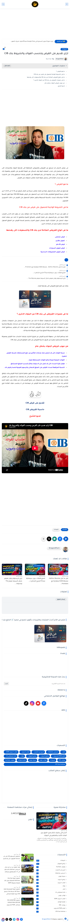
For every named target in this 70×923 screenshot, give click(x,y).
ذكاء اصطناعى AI (11, 756)
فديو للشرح (61, 86)
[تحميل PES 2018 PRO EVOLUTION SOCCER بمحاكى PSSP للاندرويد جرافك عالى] (27, 901)
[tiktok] (26, 703)
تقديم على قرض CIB (35, 403)
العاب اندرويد (25, 752)
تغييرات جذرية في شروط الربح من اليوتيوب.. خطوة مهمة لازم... (34, 41)
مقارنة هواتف (22, 760)
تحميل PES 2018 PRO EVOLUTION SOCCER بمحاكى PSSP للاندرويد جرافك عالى (13, 903)
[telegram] (14, 919)
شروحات (64, 49)
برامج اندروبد (45, 756)
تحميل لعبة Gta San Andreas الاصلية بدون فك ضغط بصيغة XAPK (12, 881)
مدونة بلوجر (32, 760)
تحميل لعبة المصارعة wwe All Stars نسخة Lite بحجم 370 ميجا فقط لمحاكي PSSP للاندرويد (12, 892)
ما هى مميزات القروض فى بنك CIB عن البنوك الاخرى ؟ (49, 80)
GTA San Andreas (60, 764)
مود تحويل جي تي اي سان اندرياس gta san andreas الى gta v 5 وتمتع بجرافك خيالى (12, 870)
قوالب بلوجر (43, 760)
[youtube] (38, 703)
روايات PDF (62, 760)
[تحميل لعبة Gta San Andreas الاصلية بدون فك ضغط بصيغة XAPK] (27, 879)
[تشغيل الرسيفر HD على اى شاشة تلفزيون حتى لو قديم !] (27, 857)
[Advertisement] (35, 25)
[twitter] (6, 919)
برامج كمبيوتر (32, 756)
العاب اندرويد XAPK (11, 752)
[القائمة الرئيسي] (66, 4)
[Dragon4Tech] (35, 4)
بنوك (22, 756)
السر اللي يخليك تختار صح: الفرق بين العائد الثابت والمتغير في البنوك (54, 834)
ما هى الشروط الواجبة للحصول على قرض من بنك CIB (49, 74)
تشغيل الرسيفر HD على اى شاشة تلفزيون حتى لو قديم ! (11, 859)
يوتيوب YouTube (9, 760)
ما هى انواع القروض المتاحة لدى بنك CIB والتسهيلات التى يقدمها (46, 77)
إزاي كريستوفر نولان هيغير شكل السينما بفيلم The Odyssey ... (46, 278)
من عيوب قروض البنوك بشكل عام (54, 83)
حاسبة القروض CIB (35, 410)
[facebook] (44, 703)
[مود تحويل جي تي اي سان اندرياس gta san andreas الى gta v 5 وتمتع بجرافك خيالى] (27, 868)
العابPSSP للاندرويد (59, 756)
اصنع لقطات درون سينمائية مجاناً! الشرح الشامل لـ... (49, 273)
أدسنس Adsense (53, 752)
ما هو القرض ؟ (60, 71)
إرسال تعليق (61, 599)
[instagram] (32, 703)
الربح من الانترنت (39, 752)
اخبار (64, 752)
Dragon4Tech (59, 59)
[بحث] (3, 4)
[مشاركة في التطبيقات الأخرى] (43, 539)
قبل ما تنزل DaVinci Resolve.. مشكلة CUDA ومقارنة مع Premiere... (44, 267)
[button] (60, 539)
